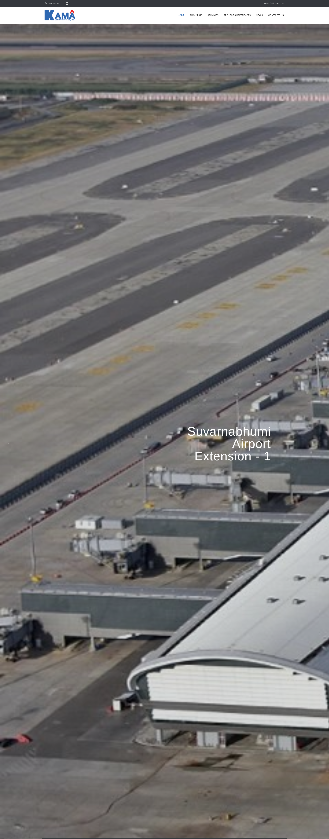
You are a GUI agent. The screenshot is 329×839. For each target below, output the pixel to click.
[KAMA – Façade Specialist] (60, 15)
